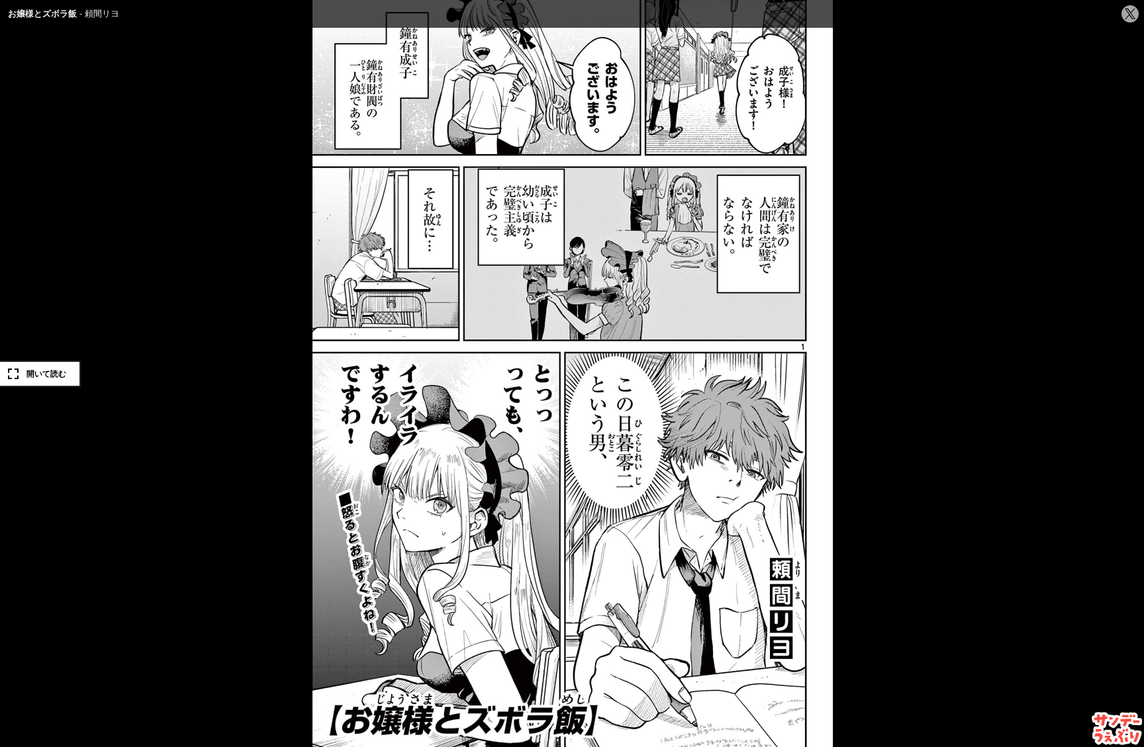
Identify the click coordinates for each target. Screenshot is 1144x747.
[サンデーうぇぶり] (1117, 728)
